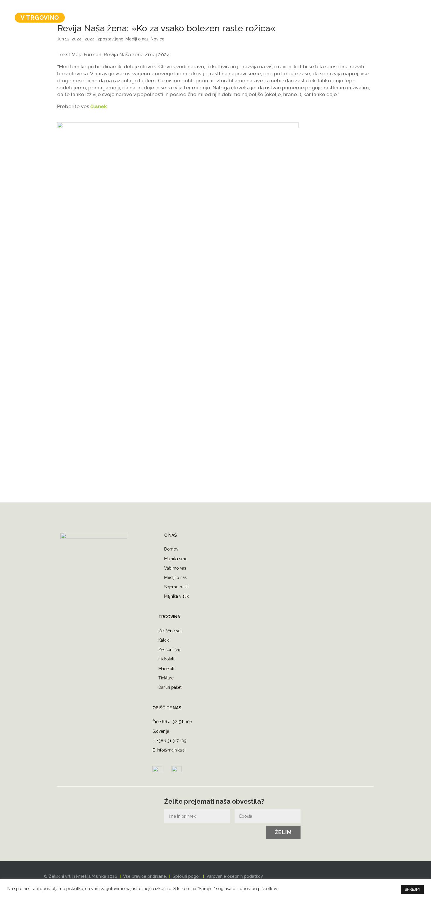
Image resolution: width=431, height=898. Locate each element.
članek (98, 106)
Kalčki (163, 640)
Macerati (166, 668)
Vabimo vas (175, 568)
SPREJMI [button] (412, 889)
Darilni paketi (170, 687)
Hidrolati (166, 659)
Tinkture (166, 678)
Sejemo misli (176, 587)
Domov (171, 549)
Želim (283, 832)
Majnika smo (176, 558)
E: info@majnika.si (169, 750)
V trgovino (40, 17)
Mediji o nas (175, 577)
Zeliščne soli (170, 630)
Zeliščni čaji (169, 649)
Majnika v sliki (176, 596)
